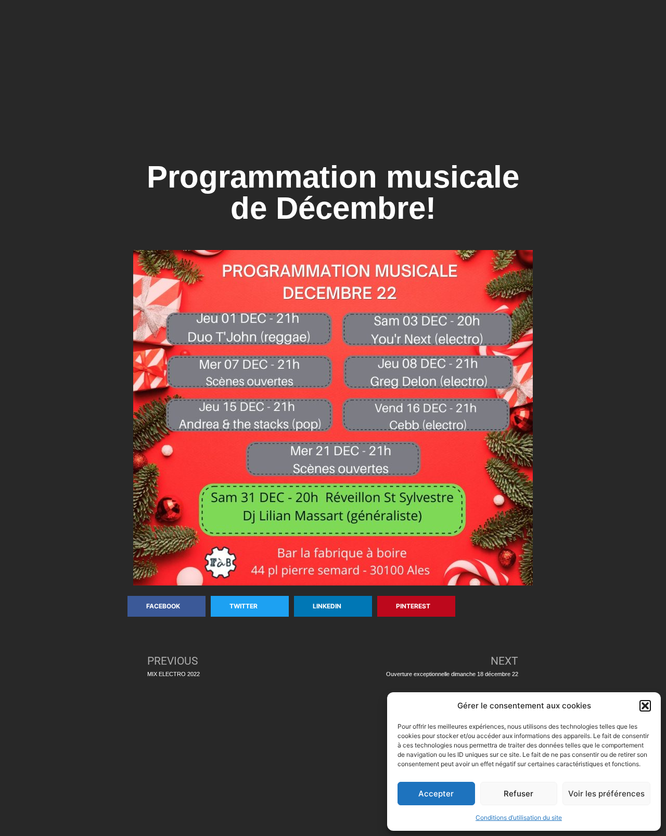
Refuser (518, 793)
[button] (645, 706)
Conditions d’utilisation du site (519, 817)
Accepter (436, 793)
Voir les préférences (606, 793)
